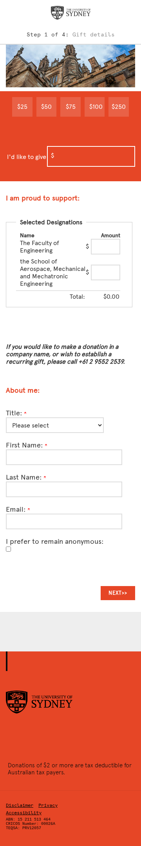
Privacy (48, 805)
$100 (96, 106)
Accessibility (24, 812)
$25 (22, 106)
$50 (46, 106)
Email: (17, 509)
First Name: (25, 445)
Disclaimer (19, 805)
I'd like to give (26, 157)
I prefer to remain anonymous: (55, 541)
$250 (119, 106)
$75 (71, 106)
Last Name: (25, 477)
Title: (15, 413)
